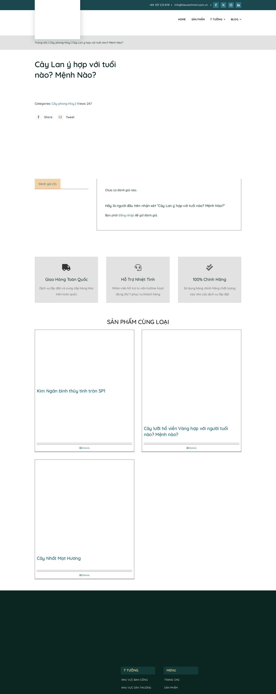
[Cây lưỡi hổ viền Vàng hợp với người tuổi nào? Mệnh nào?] (191, 377)
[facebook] (216, 5)
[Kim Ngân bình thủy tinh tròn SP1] (84, 358)
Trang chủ (41, 42)
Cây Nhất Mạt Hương (59, 558)
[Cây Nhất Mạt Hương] (84, 506)
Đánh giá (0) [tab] (48, 184)
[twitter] (223, 5)
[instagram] (231, 5)
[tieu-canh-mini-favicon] (57, 9)
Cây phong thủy (60, 42)
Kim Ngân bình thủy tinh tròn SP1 (71, 391)
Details (86, 448)
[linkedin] (238, 5)
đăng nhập (126, 215)
